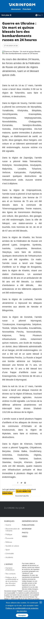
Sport (8, 550)
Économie (9, 538)
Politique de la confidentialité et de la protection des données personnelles (12, 581)
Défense (9, 542)
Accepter (22, 615)
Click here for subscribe (16, 492)
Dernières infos (30, 521)
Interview (26, 529)
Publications (28, 525)
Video (24, 536)
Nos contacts (11, 574)
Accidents (9, 557)
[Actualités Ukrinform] (22, 4)
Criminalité (10, 553)
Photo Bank (27, 9)
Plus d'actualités (22, 496)
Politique (9, 534)
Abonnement (16, 9)
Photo (25, 533)
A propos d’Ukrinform (10, 569)
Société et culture (12, 546)
